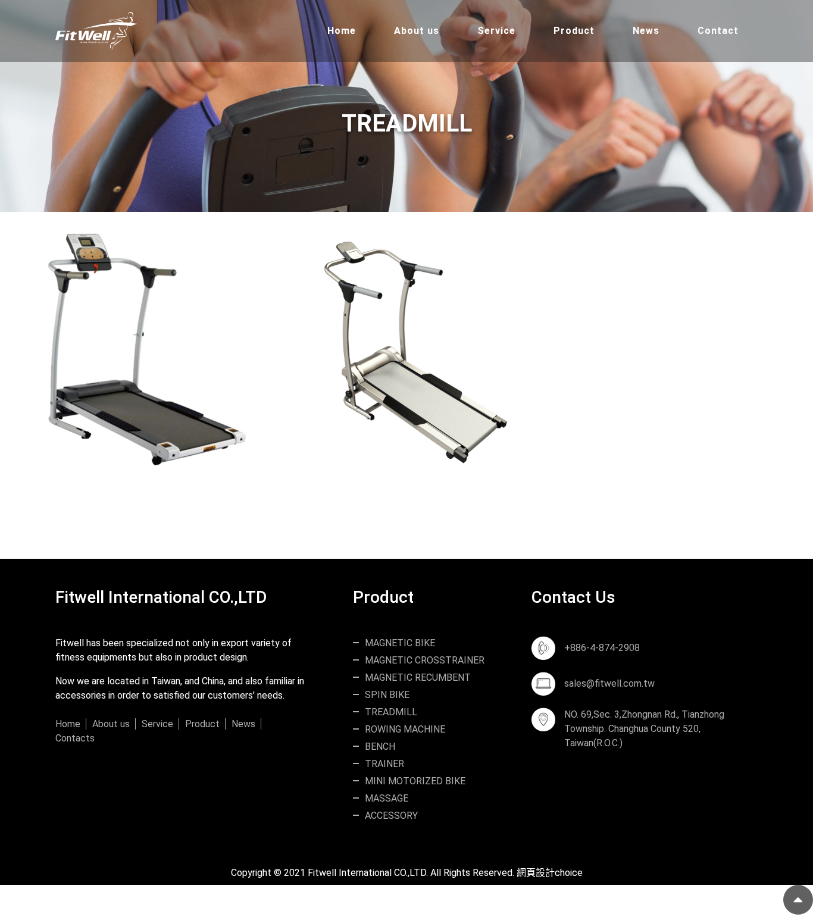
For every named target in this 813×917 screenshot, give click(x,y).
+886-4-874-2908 (602, 647)
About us (111, 724)
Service (157, 724)
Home (67, 724)
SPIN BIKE (387, 694)
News (243, 724)
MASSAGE (386, 798)
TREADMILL (391, 712)
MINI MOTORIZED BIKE (415, 781)
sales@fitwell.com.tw (609, 683)
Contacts (75, 738)
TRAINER (384, 763)
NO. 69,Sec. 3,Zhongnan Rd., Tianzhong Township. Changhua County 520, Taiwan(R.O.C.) (644, 729)
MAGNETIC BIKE (400, 643)
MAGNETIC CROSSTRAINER (424, 660)
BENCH (380, 746)
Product (202, 724)
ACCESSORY (391, 815)
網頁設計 (536, 872)
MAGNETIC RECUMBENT (418, 677)
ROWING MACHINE (405, 729)
